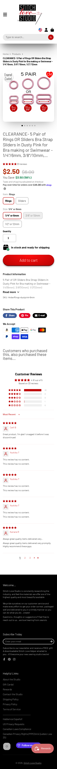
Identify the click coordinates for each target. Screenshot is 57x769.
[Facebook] (4, 659)
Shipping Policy (11, 699)
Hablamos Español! (12, 719)
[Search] (51, 37)
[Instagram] (14, 659)
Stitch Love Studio (32, 763)
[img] (9, 423)
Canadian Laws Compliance (17, 729)
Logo (27, 14)
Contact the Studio (12, 694)
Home (6, 54)
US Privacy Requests (13, 724)
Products (16, 54)
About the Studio (11, 679)
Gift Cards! (8, 684)
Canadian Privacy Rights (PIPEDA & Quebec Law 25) (27, 735)
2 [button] (24, 557)
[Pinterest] (9, 659)
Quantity (7, 231)
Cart (52, 30)
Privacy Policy (10, 704)
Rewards (7, 689)
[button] (10, 164)
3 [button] (30, 557)
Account (46, 30)
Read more (9, 292)
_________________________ (17, 714)
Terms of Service (12, 709)
